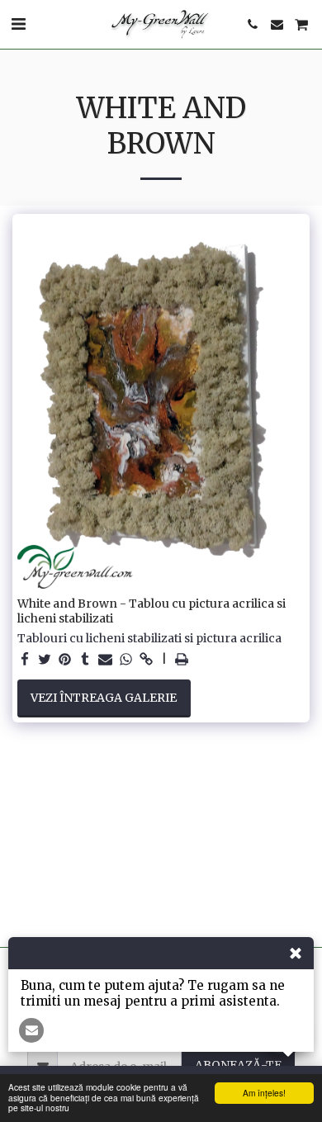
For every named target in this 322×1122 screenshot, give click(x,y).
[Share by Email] (105, 660)
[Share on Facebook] (24, 660)
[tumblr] (85, 660)
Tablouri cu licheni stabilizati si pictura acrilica (149, 639)
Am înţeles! (264, 1092)
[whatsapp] (126, 660)
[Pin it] (65, 660)
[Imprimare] (182, 660)
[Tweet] (45, 660)
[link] (146, 660)
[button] (18, 23)
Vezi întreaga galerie (104, 697)
